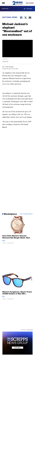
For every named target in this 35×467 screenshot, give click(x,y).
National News (9, 17)
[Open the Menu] (3, 2)
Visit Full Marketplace (26, 214)
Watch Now (29, 3)
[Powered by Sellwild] (30, 330)
